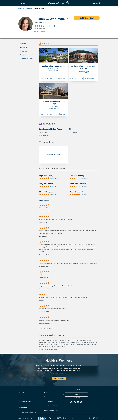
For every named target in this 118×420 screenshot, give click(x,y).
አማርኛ (87, 418)
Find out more (59, 378)
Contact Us (76, 394)
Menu (23, 3)
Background (23, 47)
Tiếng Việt (61, 418)
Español (51, 418)
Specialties (23, 51)
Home (20, 8)
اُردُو (91, 418)
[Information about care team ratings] (54, 26)
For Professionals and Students (27, 412)
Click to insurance (47, 349)
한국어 (56, 418)
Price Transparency (49, 401)
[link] (59, 3)
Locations (23, 43)
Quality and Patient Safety (51, 410)
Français (96, 418)
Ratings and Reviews (26, 55)
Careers (21, 397)
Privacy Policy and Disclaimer (52, 406)
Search (95, 3)
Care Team (28, 8)
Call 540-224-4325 (87, 18)
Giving (45, 392)
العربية (72, 418)
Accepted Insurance (26, 59)
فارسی (82, 418)
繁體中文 (67, 418)
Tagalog (77, 418)
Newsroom (47, 397)
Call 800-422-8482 (76, 399)
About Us (21, 392)
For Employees (23, 407)
